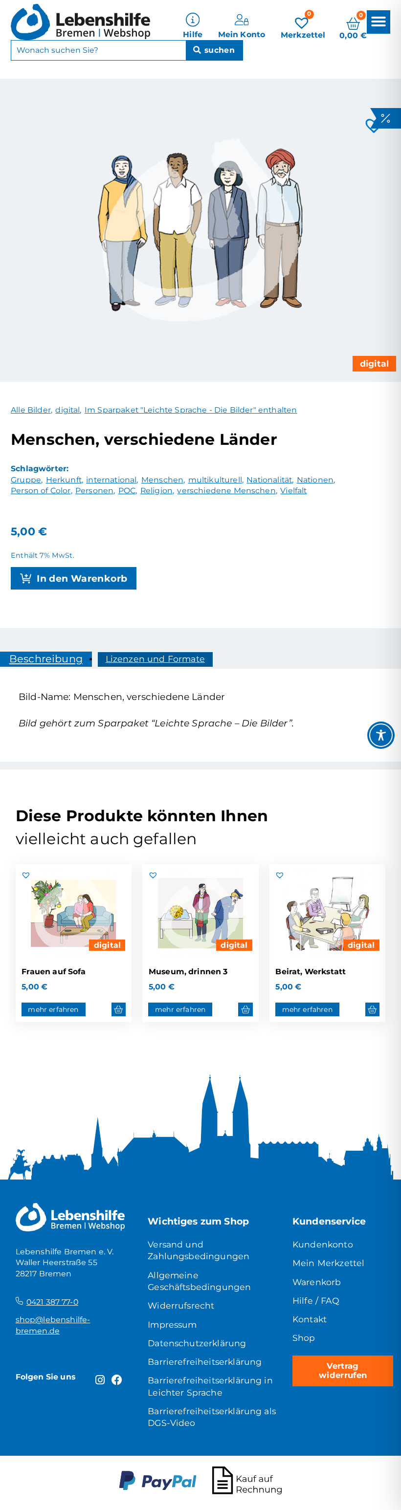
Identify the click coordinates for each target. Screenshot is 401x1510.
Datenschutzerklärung (197, 1343)
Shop (303, 1338)
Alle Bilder (31, 410)
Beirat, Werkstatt (310, 971)
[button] (378, 21)
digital (374, 363)
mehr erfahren (53, 1009)
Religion (156, 490)
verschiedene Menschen (226, 490)
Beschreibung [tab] (46, 659)
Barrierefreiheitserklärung (205, 1362)
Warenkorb (316, 1282)
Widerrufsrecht (181, 1305)
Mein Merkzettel (328, 1263)
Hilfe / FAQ (315, 1300)
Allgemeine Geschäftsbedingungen (199, 1281)
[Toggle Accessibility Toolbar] (381, 735)
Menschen (162, 479)
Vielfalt (293, 490)
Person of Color (40, 490)
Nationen (315, 479)
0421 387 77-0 (52, 1302)
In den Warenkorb (82, 578)
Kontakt (309, 1319)
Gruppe (26, 479)
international (111, 479)
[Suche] (214, 50)
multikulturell (215, 479)
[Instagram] (100, 1380)
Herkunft (64, 479)
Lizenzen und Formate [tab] (155, 659)
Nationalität (269, 479)
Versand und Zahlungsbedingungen (198, 1250)
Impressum (172, 1324)
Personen (94, 490)
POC (126, 490)
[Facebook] (117, 1380)
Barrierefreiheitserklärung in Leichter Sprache (210, 1386)
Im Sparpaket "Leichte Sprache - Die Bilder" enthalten (191, 410)
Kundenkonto (322, 1244)
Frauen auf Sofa (54, 971)
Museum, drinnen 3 (188, 971)
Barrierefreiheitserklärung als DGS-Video (212, 1417)
